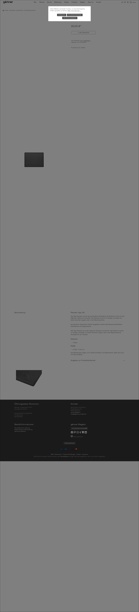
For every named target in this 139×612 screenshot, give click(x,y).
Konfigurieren (61, 15)
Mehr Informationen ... (74, 10)
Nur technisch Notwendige (74, 15)
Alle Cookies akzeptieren (70, 18)
